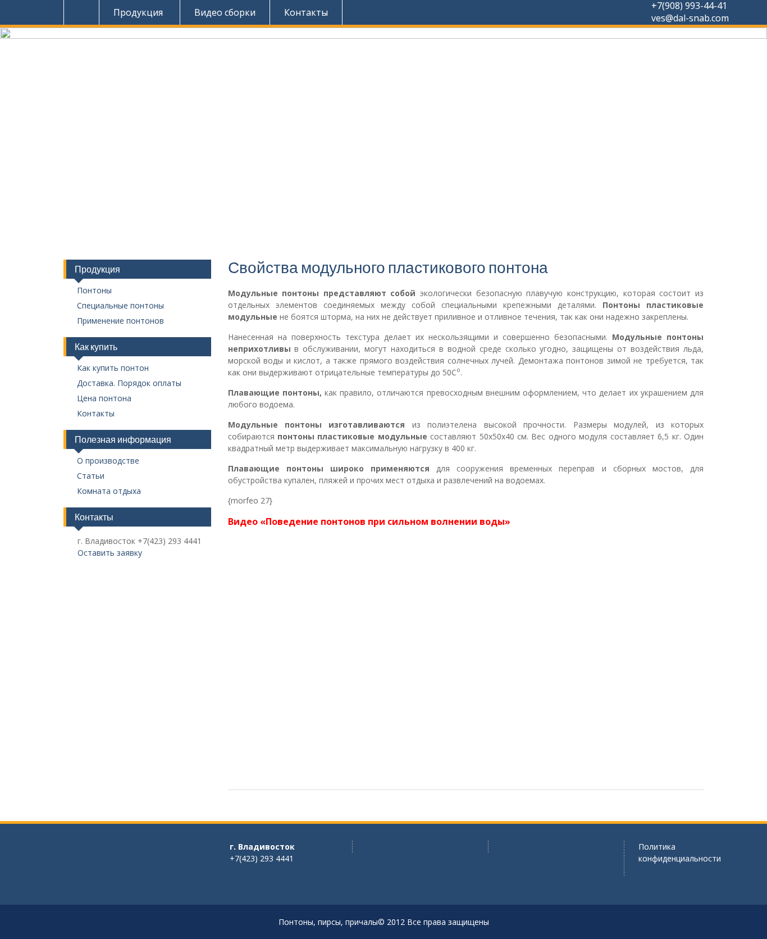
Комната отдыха (109, 491)
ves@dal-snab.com (690, 18)
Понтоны (94, 290)
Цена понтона (104, 398)
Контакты (306, 12)
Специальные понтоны (120, 306)
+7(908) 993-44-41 (689, 6)
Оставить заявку (109, 552)
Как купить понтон (113, 368)
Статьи (90, 476)
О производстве (108, 461)
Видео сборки (224, 12)
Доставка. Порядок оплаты (129, 383)
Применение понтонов (120, 321)
